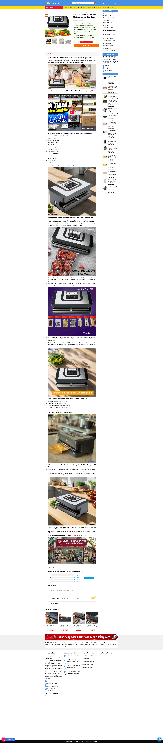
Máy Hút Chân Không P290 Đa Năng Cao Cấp (92, 626)
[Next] (69, 24)
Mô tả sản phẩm (52, 54)
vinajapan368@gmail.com (110, 68)
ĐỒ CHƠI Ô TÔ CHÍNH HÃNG (109, 18)
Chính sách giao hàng (108, 7)
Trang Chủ (66, 7)
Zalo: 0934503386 (109, 70)
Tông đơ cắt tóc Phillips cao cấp (78, 646)
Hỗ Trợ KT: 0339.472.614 (52, 686)
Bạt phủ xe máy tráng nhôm (101, 644)
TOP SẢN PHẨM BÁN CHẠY (109, 50)
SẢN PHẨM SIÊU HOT (107, 43)
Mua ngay (86, 45)
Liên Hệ (78, 7)
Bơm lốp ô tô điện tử (90, 644)
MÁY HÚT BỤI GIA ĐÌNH (108, 27)
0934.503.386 (108, 65)
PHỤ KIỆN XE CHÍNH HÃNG (109, 40)
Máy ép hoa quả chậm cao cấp (64, 644)
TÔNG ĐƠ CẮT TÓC (107, 48)
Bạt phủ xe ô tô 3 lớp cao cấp (70, 642)
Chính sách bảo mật (88, 664)
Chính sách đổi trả (96, 7)
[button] (103, 3)
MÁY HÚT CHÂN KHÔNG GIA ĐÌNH (109, 31)
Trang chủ (75, 12)
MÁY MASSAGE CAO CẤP (108, 38)
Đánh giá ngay (89, 578)
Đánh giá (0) (51, 567)
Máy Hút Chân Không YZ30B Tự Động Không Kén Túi (65, 627)
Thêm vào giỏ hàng (86, 41)
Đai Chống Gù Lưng (107, 15)
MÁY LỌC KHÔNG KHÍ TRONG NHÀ (109, 35)
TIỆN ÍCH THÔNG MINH (108, 45)
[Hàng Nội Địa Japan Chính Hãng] (57, 3)
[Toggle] (117, 20)
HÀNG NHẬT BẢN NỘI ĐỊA (108, 22)
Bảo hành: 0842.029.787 (52, 683)
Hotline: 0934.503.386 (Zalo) (53, 681)
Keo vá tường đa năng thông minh (63, 646)
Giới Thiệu (72, 7)
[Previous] (47, 24)
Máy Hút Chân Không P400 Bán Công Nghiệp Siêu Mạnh (78, 627)
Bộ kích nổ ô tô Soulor (98, 642)
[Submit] (95, 3)
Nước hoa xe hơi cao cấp (50, 646)
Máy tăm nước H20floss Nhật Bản (78, 644)
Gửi (93, 598)
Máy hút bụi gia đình (112, 644)
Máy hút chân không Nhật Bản (110, 642)
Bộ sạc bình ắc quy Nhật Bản (51, 644)
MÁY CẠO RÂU (106, 25)
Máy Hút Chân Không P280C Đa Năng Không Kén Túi (51, 627)
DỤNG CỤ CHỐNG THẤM (108, 13)
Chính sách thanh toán (88, 661)
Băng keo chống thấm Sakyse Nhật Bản (85, 642)
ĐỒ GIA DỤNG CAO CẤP (108, 20)
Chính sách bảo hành (86, 7)
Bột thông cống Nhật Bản (58, 642)
